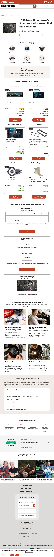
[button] (52, 471)
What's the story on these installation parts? (16, 409)
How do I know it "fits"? (12, 389)
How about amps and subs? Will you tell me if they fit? (19, 406)
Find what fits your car (5, 14)
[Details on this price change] (23, 112)
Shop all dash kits (39, 158)
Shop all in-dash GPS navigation (15, 158)
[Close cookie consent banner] (52, 550)
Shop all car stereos (15, 120)
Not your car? (22, 39)
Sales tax (18, 543)
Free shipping (8, 2)
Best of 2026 (36, 90)
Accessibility (30, 543)
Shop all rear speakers (15, 197)
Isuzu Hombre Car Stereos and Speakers (28, 14)
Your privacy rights (27, 528)
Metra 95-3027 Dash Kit (27, 253)
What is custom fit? (11, 402)
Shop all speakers (27, 231)
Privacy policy (27, 525)
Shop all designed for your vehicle (39, 197)
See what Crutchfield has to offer (26, 75)
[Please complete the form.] (34, 505)
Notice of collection (27, 536)
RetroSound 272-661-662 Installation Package (27, 247)
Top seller (7, 90)
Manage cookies (27, 531)
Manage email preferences (27, 539)
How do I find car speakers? (13, 399)
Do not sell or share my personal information (27, 533)
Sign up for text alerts (26, 511)
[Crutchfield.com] (8, 6)
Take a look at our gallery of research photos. (27, 294)
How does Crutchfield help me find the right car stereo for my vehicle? (22, 396)
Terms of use (23, 543)
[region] (27, 471)
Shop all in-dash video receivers (39, 120)
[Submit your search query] (34, 6)
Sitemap (36, 543)
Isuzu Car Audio (15, 14)
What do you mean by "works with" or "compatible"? (19, 393)
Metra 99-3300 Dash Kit (27, 260)
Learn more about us (26, 457)
